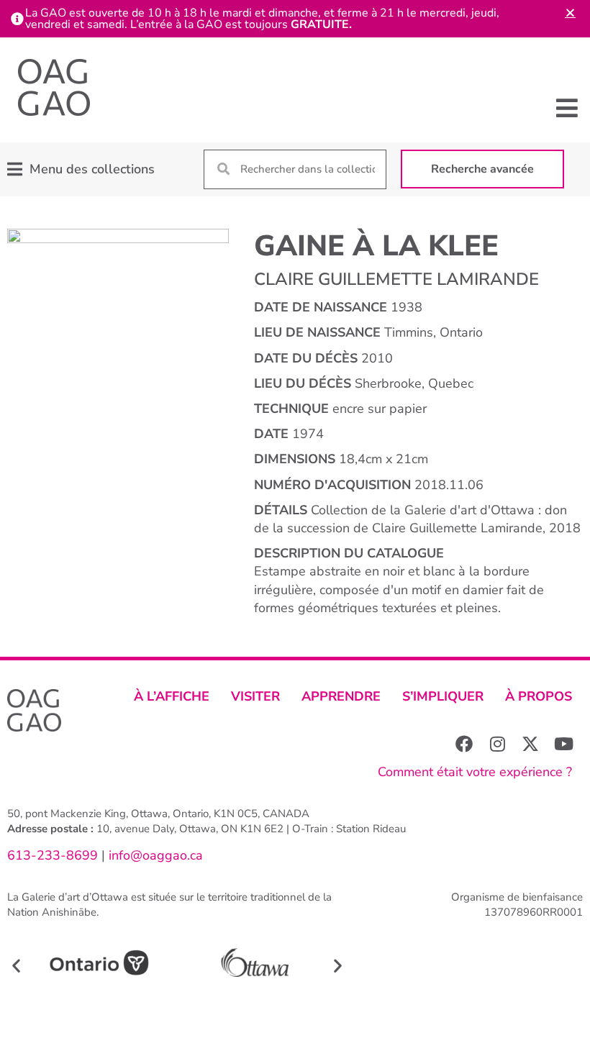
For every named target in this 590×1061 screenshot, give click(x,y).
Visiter (255, 696)
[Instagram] (497, 743)
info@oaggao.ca (154, 855)
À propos (538, 696)
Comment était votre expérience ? (475, 771)
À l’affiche (171, 696)
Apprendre (341, 696)
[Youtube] (563, 743)
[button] (566, 107)
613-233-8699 (52, 855)
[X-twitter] (530, 743)
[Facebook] (464, 743)
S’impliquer (443, 696)
